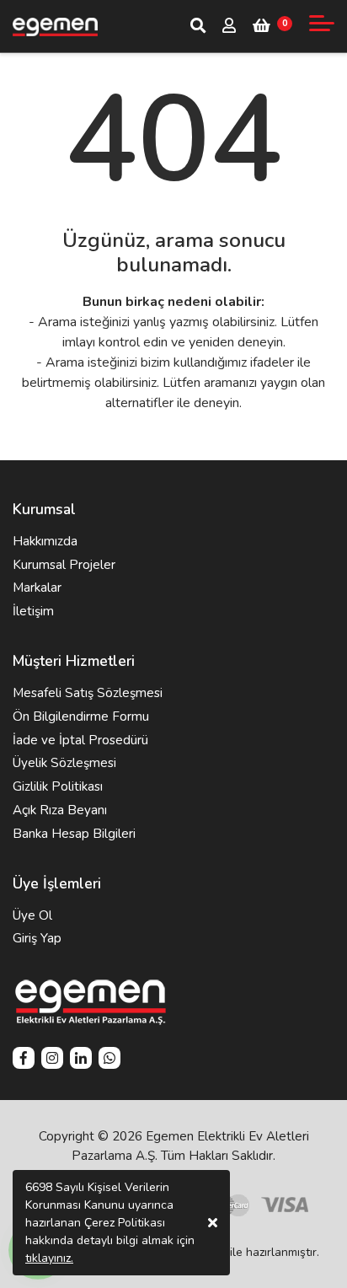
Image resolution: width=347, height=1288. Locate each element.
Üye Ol (32, 915)
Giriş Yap (37, 938)
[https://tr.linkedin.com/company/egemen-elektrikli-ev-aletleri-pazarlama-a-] (81, 1060)
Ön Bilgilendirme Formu (81, 716)
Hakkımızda (45, 541)
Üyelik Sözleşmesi (64, 762)
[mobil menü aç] (321, 23)
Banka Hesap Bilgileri (74, 833)
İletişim (33, 611)
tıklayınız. (49, 1258)
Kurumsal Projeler (64, 564)
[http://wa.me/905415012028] (109, 1060)
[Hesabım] (229, 27)
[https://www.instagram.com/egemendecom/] (52, 1060)
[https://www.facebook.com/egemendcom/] (24, 1060)
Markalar (37, 587)
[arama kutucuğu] (198, 25)
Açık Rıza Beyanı (60, 810)
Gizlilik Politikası (58, 786)
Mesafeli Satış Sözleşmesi (88, 692)
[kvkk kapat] (212, 1222)
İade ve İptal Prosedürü (80, 740)
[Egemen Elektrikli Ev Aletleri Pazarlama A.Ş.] (55, 26)
